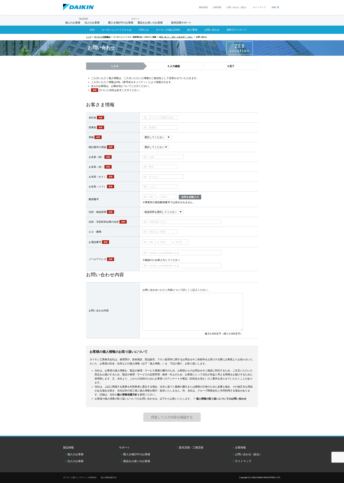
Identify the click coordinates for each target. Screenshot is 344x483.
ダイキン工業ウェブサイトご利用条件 (80, 477)
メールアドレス (100, 259)
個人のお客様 (75, 454)
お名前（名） (99, 166)
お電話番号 (98, 242)
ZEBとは (144, 29)
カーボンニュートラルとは (117, 29)
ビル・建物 (95, 231)
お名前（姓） (99, 157)
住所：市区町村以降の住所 (107, 221)
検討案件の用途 (100, 147)
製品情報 (203, 7)
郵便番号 (94, 199)
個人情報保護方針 (109, 477)
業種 (94, 137)
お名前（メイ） (100, 186)
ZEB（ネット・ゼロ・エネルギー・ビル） (176, 37)
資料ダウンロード (237, 29)
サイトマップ (259, 7)
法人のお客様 (75, 461)
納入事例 (192, 29)
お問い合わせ (211, 29)
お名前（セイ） (100, 176)
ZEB (92, 29)
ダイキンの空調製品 (102, 37)
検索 (274, 7)
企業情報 (217, 7)
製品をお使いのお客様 (136, 461)
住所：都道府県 (100, 212)
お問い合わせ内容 (99, 310)
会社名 (95, 117)
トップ (88, 37)
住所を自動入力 (190, 196)
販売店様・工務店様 (191, 447)
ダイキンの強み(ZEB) (168, 29)
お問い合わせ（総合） (237, 7)
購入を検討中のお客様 (136, 454)
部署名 (95, 127)
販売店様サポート (181, 22)
